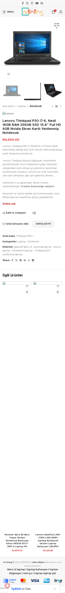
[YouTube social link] (37, 3)
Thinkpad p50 (42, 251)
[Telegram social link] (33, 260)
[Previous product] (52, 106)
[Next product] (60, 106)
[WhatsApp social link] (29, 260)
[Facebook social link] (23, 3)
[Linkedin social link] (42, 3)
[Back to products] (56, 106)
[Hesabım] (61, 12)
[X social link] (27, 3)
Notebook (36, 106)
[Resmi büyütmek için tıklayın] (8, 74)
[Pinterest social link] (20, 260)
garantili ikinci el (23, 247)
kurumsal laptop (43, 247)
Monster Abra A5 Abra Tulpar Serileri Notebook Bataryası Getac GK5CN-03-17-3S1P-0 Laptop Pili (17, 541)
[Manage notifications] (7, 585)
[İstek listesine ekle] (27, 286)
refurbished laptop (22, 251)
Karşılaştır (34, 213)
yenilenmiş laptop (12, 254)
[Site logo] (32, 12)
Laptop (22, 106)
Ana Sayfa (8, 106)
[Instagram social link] (32, 3)
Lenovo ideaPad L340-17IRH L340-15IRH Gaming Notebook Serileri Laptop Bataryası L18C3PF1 (48, 541)
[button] (27, 292)
